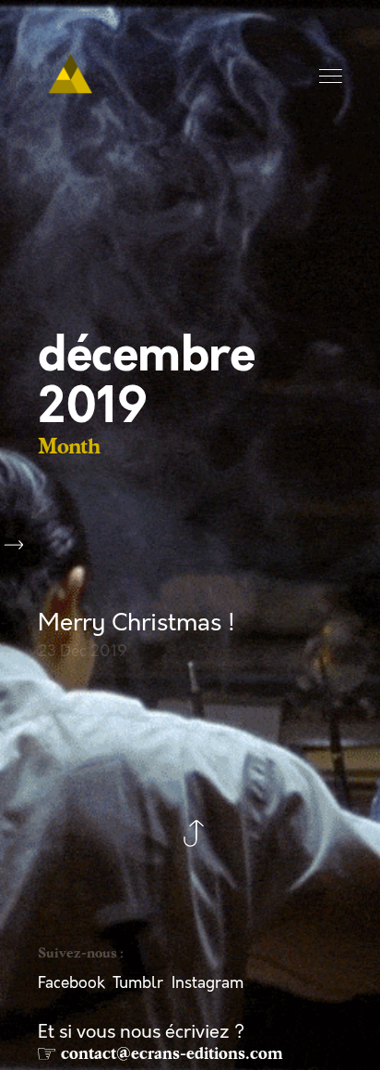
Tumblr (138, 983)
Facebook (71, 983)
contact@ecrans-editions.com (172, 1053)
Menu (332, 77)
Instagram (207, 983)
